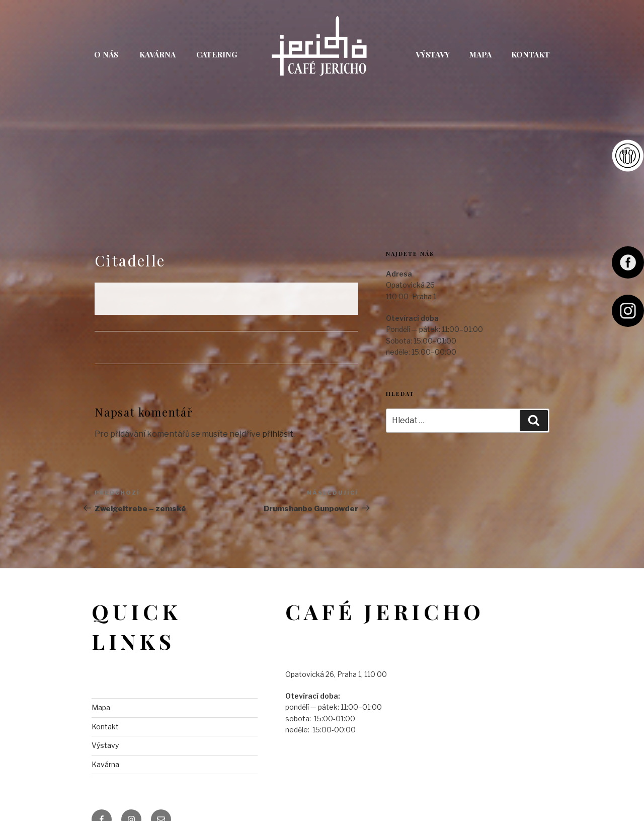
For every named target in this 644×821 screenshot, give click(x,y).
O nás (106, 54)
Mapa (480, 54)
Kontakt (530, 54)
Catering (216, 54)
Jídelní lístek (628, 156)
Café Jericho (321, 52)
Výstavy (433, 54)
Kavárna (157, 54)
